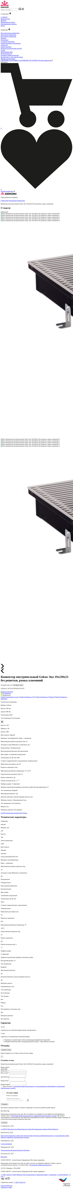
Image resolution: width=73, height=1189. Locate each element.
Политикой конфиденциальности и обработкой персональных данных (34, 1116)
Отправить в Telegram (46, 697)
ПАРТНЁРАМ (24, 60)
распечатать (9, 692)
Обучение (26, 1150)
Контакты (4, 1157)
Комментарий (5, 1084)
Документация (6, 1150)
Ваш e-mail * (5, 1073)
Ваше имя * (4, 1071)
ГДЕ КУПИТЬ (33, 60)
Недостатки (4, 1080)
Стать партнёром (6, 1144)
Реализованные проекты (40, 1129)
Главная (3, 200)
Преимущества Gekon (24, 1129)
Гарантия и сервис (14, 1135)
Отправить (5, 1104)
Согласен (4, 1122)
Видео (50, 1129)
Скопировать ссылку (12, 697)
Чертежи (14, 1150)
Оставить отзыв (18, 685)
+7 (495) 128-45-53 (7, 1174)
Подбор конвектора (45, 60)
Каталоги (20, 1150)
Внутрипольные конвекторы (15, 200)
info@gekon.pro (18, 1174)
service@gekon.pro (6, 1185)
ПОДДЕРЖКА (14, 60)
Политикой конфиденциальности (40, 1165)
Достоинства (5, 1077)
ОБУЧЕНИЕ (5, 60)
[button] (6, 693)
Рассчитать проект (27, 1135)
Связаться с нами (6, 1187)
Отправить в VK (29, 697)
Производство (12, 1129)
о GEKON (4, 1129)
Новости (55, 1129)
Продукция (4, 1135)
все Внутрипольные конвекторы (11, 813)
